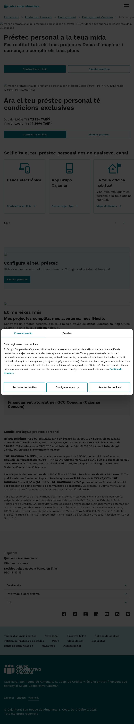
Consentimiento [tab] (23, 333)
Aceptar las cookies (109, 387)
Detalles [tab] (67, 333)
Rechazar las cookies (24, 387)
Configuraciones (65, 387)
